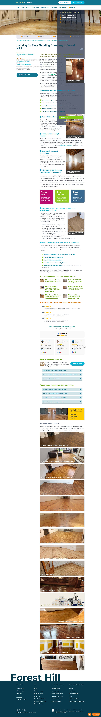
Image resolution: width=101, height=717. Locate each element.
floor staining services (66, 145)
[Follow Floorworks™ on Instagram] (22, 710)
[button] (27, 75)
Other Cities (63, 712)
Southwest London (64, 711)
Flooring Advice (39, 693)
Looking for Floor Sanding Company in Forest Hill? (57, 40)
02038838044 (78, 2)
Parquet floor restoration (48, 103)
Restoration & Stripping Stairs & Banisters (53, 111)
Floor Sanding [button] (25, 7)
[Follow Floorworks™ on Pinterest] (20, 710)
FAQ (36, 688)
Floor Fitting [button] (35, 7)
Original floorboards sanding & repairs (52, 105)
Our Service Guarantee (40, 698)
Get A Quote (21, 688)
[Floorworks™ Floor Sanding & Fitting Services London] (24, 2)
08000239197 (65, 2)
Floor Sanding (21, 59)
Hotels (70, 696)
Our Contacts (21, 691)
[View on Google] (42, 341)
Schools (71, 688)
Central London (58, 709)
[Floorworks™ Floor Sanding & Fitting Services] (18, 40)
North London (65, 709)
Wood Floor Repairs (56, 691)
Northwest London (79, 711)
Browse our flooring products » (72, 121)
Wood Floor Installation (23, 61)
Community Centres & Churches (77, 701)
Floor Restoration (56, 688)
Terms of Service (39, 703)
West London (71, 711)
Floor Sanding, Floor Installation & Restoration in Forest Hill (32, 40)
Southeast (57, 711)
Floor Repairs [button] (45, 7)
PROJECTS (43, 36)
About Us (37, 696)
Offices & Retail (72, 691)
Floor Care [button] (54, 7)
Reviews (20, 693)
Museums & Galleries (74, 698)
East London (80, 709)
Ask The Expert (78, 363)
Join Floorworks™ (22, 699)
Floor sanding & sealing (48, 100)
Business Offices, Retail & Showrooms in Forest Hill (59, 254)
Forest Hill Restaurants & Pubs (53, 260)
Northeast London (73, 709)
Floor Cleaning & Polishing (24, 64)
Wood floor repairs (47, 108)
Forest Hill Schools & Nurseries (53, 257)
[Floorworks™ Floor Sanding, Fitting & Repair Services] (18, 7)
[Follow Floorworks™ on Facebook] (17, 710)
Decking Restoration (56, 701)
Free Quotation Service (40, 701)
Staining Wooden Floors (57, 693)
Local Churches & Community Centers (55, 263)
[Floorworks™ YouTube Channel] (25, 710)
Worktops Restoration (57, 698)
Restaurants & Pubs (73, 693)
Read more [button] (43, 349)
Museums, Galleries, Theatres (53, 265)
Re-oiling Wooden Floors (57, 696)
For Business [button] (62, 7)
